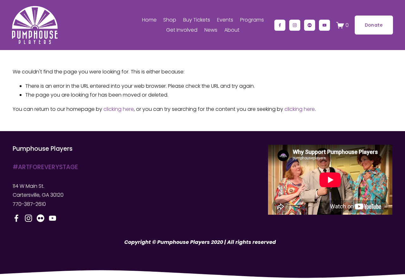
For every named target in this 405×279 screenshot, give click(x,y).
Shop (169, 19)
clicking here (118, 109)
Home (149, 19)
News (210, 30)
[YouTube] (324, 25)
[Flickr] (309, 25)
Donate (374, 25)
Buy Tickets (196, 19)
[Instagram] (294, 25)
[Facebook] (279, 25)
